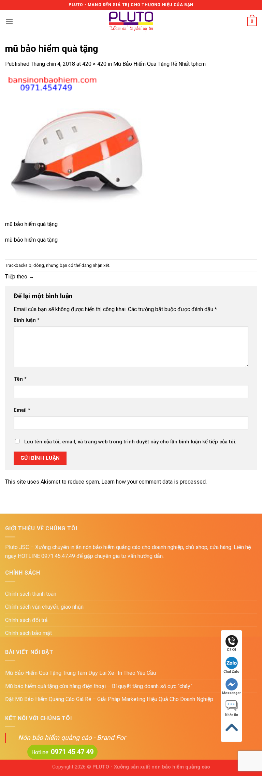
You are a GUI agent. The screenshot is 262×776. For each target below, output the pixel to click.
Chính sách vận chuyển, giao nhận (44, 607)
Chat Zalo (231, 671)
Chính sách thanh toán (30, 594)
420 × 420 (94, 64)
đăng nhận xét (95, 265)
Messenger (231, 693)
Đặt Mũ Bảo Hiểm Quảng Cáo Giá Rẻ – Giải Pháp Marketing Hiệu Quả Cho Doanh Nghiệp (109, 699)
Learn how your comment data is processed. (154, 481)
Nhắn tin (231, 715)
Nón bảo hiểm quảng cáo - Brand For (72, 738)
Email (22, 410)
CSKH (231, 650)
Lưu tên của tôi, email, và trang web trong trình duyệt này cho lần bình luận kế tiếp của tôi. (130, 442)
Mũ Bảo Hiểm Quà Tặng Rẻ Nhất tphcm (159, 64)
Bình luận (27, 320)
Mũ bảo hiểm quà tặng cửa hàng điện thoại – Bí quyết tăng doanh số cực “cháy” (98, 686)
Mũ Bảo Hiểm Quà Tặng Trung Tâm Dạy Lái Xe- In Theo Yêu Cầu (80, 673)
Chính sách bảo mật (28, 633)
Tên (20, 379)
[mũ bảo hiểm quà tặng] (76, 147)
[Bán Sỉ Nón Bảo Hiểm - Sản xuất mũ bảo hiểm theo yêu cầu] (131, 21)
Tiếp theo (19, 276)
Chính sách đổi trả (26, 620)
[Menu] (9, 21)
